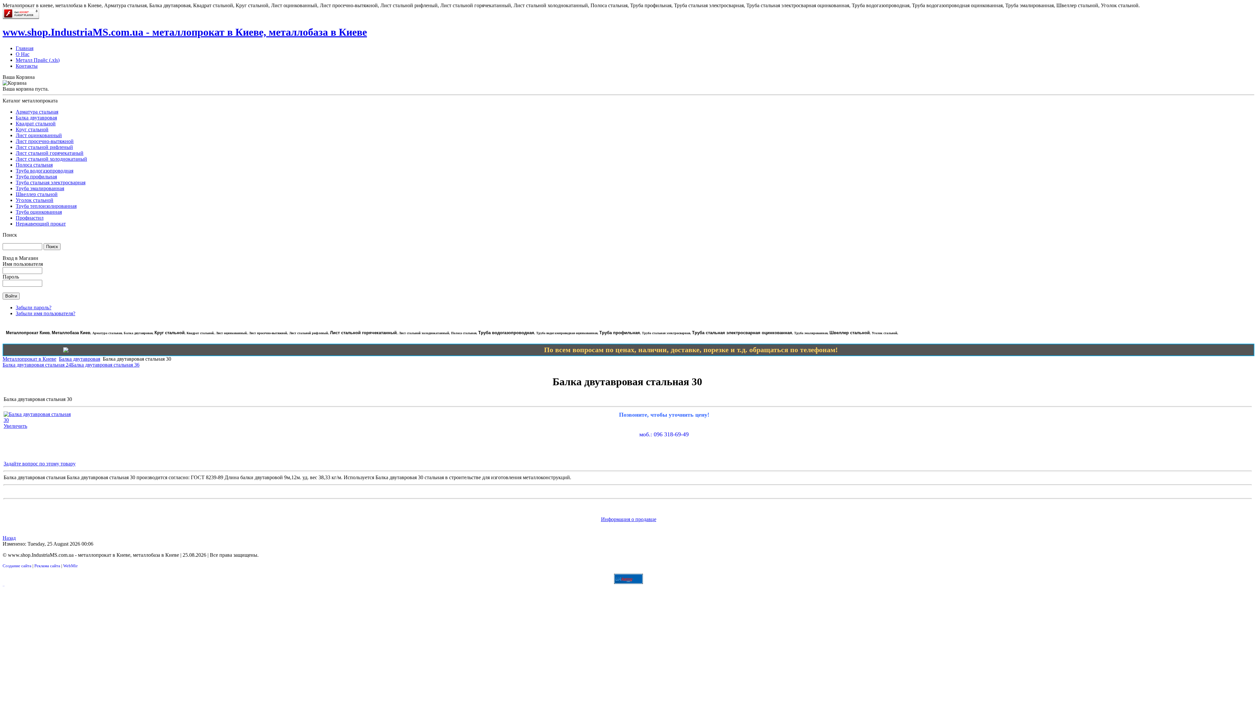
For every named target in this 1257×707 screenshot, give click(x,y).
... (4, 585)
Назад (9, 538)
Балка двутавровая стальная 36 (105, 365)
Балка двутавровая (79, 359)
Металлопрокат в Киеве (29, 359)
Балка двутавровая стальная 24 (37, 365)
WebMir (70, 565)
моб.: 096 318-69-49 (664, 434)
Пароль (11, 277)
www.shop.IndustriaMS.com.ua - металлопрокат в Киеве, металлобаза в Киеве (185, 32)
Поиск (10, 235)
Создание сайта (17, 565)
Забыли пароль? (33, 307)
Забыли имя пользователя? (45, 313)
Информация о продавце (628, 519)
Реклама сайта (47, 565)
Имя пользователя (23, 264)
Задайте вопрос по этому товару (40, 463)
